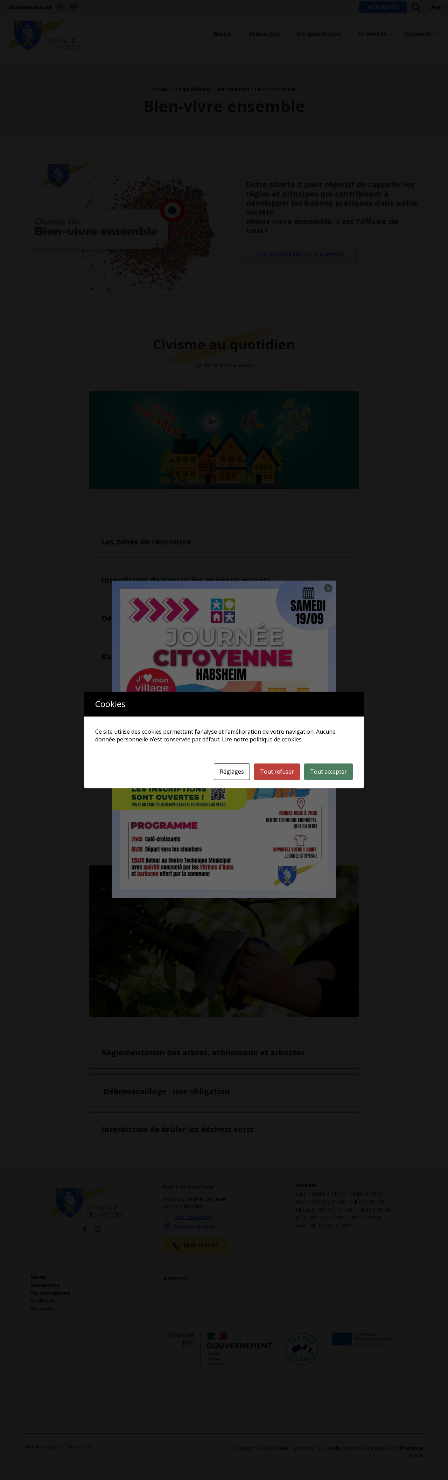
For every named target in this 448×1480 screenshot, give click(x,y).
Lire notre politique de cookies (262, 739)
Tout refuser (277, 771)
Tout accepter (328, 771)
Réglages (232, 771)
